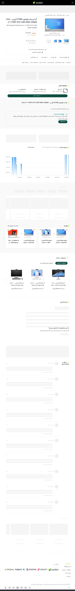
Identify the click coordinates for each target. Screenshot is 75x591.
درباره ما (68, 576)
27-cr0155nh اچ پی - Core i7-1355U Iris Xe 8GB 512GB (17, 284)
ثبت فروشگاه (67, 566)
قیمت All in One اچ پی (50, 15)
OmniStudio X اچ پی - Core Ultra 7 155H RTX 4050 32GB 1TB (58, 284)
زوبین (67, 15)
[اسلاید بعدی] (4, 238)
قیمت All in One (60, 15)
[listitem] (54, 238)
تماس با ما (68, 573)
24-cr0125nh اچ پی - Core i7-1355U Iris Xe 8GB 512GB (37, 284)
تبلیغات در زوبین (66, 570)
